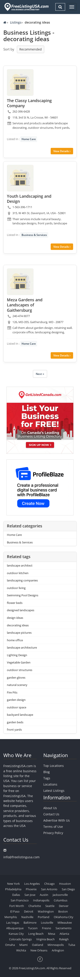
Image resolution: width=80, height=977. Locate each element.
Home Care (29, 139)
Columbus (60, 900)
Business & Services (34, 235)
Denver (63, 906)
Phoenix (31, 889)
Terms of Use (53, 826)
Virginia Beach (45, 939)
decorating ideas (18, 625)
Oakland (37, 945)
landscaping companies (22, 580)
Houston (65, 884)
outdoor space (16, 707)
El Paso (15, 911)
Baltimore (30, 923)
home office (15, 640)
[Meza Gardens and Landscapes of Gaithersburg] (20, 282)
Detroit (28, 911)
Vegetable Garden (18, 662)
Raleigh (64, 939)
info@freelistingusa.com (21, 857)
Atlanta (64, 934)
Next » (40, 374)
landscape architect (19, 565)
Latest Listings (53, 790)
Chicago (49, 884)
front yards (14, 730)
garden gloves (16, 677)
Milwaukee (65, 923)
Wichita (21, 950)
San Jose (29, 895)
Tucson (33, 928)
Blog (46, 772)
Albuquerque (15, 928)
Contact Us (51, 814)
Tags (46, 778)
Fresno (46, 928)
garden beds (15, 722)
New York (13, 884)
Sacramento (64, 928)
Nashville (27, 917)
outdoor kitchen (17, 573)
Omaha (10, 945)
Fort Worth (16, 906)
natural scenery (17, 685)
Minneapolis (56, 945)
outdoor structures (19, 670)
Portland (43, 917)
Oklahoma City (63, 917)
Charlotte (34, 906)
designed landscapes (20, 610)
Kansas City (16, 934)
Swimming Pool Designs (22, 595)
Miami (23, 945)
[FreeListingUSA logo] (26, 6)
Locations (50, 784)
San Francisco (20, 900)
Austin (44, 895)
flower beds (14, 603)
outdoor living (16, 588)
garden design (16, 700)
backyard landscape (20, 715)
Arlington (58, 950)
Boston (63, 911)
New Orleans (38, 950)
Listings (15, 22)
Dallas (16, 895)
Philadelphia (13, 889)
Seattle (49, 906)
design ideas (15, 618)
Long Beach (36, 934)
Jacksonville (60, 895)
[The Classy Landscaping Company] (20, 82)
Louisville (47, 923)
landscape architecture (22, 647)
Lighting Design (17, 655)
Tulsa (71, 945)
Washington (46, 911)
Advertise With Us (56, 820)
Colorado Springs (20, 939)
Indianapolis (41, 900)
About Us (50, 808)
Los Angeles (32, 884)
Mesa (51, 934)
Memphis (10, 917)
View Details (61, 151)
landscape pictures (19, 633)
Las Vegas (12, 923)
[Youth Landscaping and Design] (20, 178)
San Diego (68, 889)
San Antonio (49, 889)
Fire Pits (12, 692)
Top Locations (53, 766)
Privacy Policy (53, 833)
